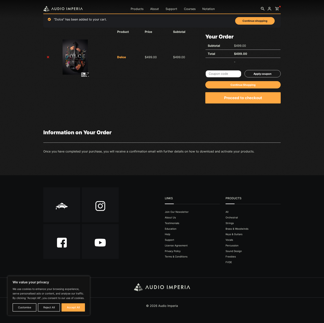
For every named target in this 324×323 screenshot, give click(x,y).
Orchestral (232, 217)
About (154, 9)
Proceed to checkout (243, 98)
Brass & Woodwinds (237, 228)
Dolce (121, 57)
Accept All (73, 307)
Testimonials (172, 223)
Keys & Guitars (234, 234)
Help (167, 234)
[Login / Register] (269, 9)
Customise (24, 307)
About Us (170, 217)
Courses (190, 9)
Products (137, 9)
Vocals (229, 239)
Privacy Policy (173, 251)
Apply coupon (263, 73)
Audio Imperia (63, 9)
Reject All (49, 307)
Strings (230, 223)
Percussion (232, 245)
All (227, 211)
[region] (49, 295)
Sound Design (234, 251)
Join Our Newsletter (177, 211)
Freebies (231, 256)
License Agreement (176, 245)
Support (171, 9)
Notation (208, 9)
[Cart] (277, 9)
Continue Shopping (243, 84)
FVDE (229, 262)
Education (170, 228)
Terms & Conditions (176, 256)
